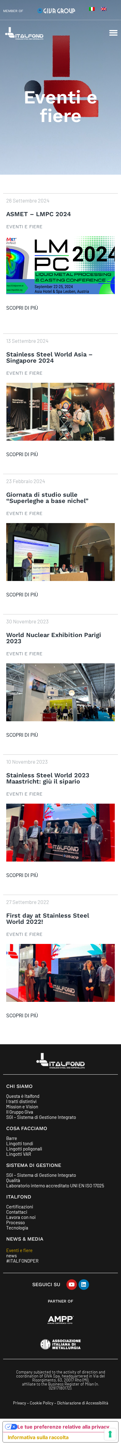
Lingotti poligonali (24, 1148)
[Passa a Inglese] (104, 8)
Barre (11, 1138)
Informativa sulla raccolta (38, 1437)
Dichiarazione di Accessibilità (82, 1402)
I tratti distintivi (21, 1101)
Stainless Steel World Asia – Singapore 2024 (49, 357)
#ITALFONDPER (22, 1261)
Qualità (13, 1180)
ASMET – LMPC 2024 (38, 214)
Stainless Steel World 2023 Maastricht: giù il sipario (47, 778)
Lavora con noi (21, 1217)
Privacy (19, 1402)
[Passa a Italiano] (92, 8)
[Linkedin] (83, 1284)
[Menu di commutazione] (113, 32)
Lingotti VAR (18, 1154)
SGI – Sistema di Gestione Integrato (41, 1117)
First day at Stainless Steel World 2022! (47, 918)
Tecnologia (17, 1227)
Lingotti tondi (19, 1143)
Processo (15, 1222)
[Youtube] (71, 1284)
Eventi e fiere (24, 226)
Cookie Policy (42, 1402)
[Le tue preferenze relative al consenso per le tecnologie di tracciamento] (110, 1434)
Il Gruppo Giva (19, 1112)
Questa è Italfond (22, 1096)
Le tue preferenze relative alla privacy (63, 1427)
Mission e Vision (22, 1106)
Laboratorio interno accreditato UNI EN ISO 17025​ (55, 1185)
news (11, 1255)
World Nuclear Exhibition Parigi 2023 (53, 638)
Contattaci (16, 1212)
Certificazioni (19, 1206)
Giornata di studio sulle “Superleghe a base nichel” (47, 497)
